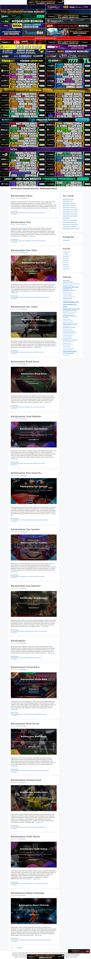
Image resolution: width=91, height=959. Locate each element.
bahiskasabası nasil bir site (30, 519)
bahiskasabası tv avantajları (26, 576)
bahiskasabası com (28, 406)
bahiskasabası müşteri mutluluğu (31, 939)
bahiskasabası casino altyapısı (68, 293)
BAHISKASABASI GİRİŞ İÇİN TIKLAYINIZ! (45, 38)
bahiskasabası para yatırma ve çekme (69, 333)
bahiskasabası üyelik (28, 463)
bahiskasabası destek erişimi (67, 295)
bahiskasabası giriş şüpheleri (18, 631)
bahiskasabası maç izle (31, 883)
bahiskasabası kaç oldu (42, 826)
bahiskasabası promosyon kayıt (68, 335)
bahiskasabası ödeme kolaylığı (68, 344)
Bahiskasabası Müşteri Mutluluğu (27, 893)
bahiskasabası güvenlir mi (17, 714)
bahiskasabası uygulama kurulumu (68, 341)
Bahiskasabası (15, 211)
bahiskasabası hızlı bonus (67, 319)
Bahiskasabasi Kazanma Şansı (18, 240)
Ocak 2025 (65, 262)
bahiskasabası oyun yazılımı (26, 352)
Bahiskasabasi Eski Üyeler (29, 657)
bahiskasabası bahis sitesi (71, 287)
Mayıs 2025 (66, 258)
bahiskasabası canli (16, 352)
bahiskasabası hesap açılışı (29, 714)
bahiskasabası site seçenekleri (70, 340)
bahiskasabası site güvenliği (67, 338)
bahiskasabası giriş (42, 240)
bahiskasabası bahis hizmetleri (75, 283)
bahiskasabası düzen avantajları (18, 883)
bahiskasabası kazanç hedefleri (68, 320)
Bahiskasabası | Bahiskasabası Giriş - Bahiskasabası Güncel (34, 188)
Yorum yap (14, 214)
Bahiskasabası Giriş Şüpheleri (26, 585)
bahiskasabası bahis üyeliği (31, 826)
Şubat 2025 (66, 260)
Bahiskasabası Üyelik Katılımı (25, 836)
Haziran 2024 (66, 268)
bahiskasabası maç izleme (69, 327)
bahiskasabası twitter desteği (44, 939)
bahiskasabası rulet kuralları (67, 336)
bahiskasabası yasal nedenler (39, 463)
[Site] (22, 65)
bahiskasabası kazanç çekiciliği (68, 322)
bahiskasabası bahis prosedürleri (68, 285)
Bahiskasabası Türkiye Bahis (25, 667)
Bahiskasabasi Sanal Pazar (30, 212)
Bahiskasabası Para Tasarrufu (26, 473)
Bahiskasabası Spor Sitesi (24, 250)
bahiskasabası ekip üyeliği (17, 463)
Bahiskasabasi (18, 640)
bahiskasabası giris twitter (67, 299)
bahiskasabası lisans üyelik (67, 325)
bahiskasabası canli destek (69, 290)
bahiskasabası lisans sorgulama (31, 631)
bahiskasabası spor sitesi (30, 297)
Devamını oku (53, 208)
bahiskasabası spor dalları (38, 352)
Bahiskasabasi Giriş (21, 222)
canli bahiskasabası (43, 631)
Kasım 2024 (66, 266)
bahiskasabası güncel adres (18, 939)
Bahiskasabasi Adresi (21, 195)
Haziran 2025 (66, 256)
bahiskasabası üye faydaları (38, 576)
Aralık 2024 (66, 264)
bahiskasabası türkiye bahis (41, 714)
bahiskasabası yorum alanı (67, 343)
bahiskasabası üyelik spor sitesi (42, 297)
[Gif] (45, 90)
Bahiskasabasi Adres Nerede (18, 212)
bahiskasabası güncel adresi (18, 297)
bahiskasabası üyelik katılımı (42, 883)
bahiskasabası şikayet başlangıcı (68, 349)
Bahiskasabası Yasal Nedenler (26, 416)
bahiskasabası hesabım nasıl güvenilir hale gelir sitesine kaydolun (70, 317)
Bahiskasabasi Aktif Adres (17, 657)
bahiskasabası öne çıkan (67, 346)
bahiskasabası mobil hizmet (43, 770)
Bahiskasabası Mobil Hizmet (25, 723)
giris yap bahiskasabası (68, 353)
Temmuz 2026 (66, 251)
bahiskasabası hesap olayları (18, 519)
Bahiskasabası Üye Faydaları (25, 529)
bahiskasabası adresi (40, 212)
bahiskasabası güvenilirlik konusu (68, 313)
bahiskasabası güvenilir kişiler (31, 770)
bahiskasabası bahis (66, 283)
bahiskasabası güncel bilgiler (39, 406)
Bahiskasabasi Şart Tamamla (31, 240)
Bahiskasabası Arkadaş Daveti (26, 780)
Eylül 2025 (65, 254)
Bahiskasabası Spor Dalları (24, 306)
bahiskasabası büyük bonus (18, 406)
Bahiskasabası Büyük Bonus (25, 361)
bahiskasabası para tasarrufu (42, 519)
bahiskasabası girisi (67, 298)
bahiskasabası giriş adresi (69, 305)
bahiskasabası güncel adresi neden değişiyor (70, 312)
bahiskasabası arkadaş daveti (18, 826)
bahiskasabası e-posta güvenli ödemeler (69, 296)
